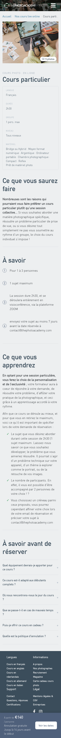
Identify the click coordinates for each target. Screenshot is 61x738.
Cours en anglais (15, 668)
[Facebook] (34, 711)
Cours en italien (15, 685)
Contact (11, 695)
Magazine (38, 676)
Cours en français (16, 663)
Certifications (14, 704)
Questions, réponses (17, 700)
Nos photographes (42, 668)
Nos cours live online (27, 16)
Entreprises (39, 704)
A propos (37, 663)
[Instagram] (40, 711)
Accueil (7, 16)
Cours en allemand (16, 680)
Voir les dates (46, 725)
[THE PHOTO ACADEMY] (20, 5)
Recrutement (40, 672)
